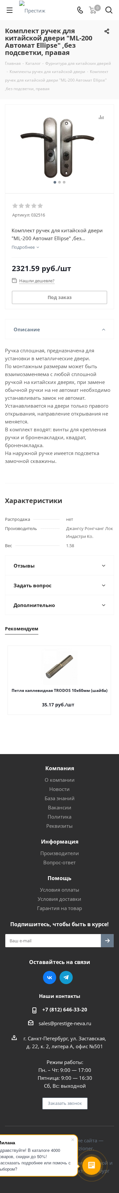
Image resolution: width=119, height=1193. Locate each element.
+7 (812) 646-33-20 (64, 1009)
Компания (59, 768)
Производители (59, 853)
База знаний (60, 798)
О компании (60, 779)
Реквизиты (59, 826)
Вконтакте (49, 977)
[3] (28, 206)
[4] (34, 206)
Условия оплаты (59, 889)
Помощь (59, 878)
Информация (59, 841)
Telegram (66, 977)
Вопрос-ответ (59, 862)
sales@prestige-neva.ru (65, 1023)
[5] (40, 206)
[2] (22, 206)
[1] (15, 206)
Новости (59, 789)
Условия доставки (59, 899)
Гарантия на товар (59, 908)
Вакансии (59, 807)
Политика (59, 816)
